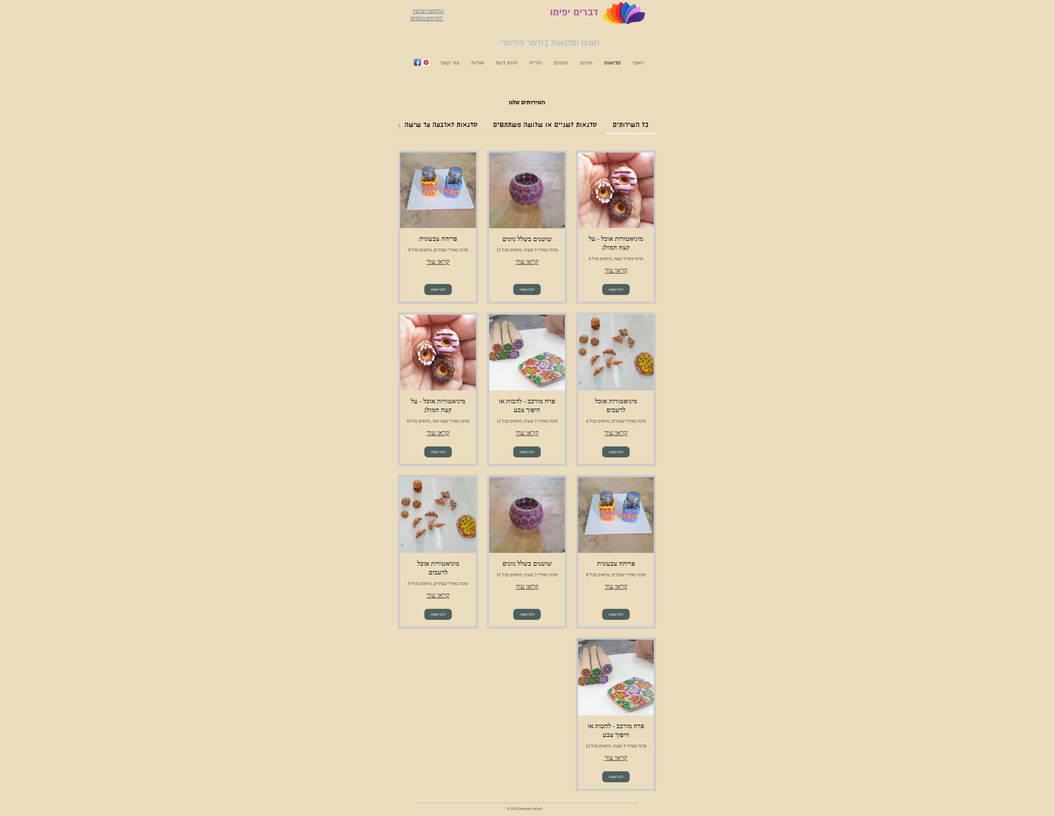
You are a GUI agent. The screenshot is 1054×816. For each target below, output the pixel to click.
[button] (616, 289)
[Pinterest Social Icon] (426, 62)
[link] (630, 125)
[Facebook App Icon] (417, 62)
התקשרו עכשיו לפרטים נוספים (427, 14)
